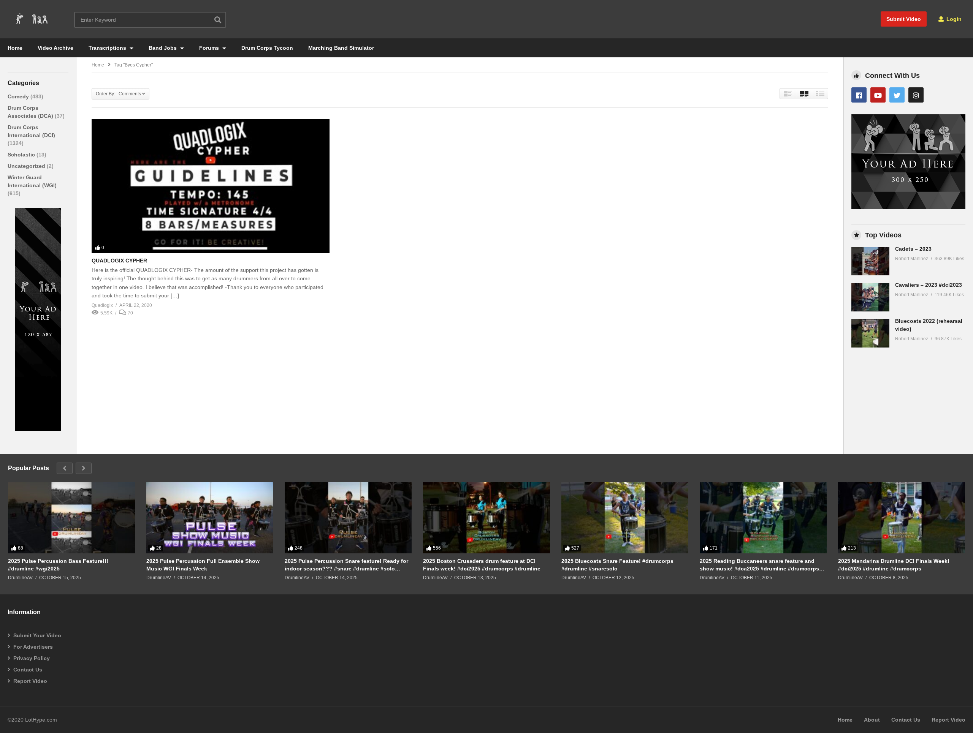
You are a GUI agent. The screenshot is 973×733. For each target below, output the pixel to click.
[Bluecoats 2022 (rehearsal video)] (870, 333)
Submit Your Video (37, 635)
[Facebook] (859, 95)
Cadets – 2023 (913, 249)
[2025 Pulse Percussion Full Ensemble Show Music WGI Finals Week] (209, 517)
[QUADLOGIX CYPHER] (211, 186)
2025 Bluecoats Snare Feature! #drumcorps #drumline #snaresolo (617, 565)
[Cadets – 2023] (870, 261)
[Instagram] (916, 95)
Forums (209, 48)
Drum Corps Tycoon (267, 48)
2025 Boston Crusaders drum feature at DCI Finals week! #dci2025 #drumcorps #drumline (481, 565)
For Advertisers (33, 647)
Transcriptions (108, 48)
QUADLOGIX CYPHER (119, 260)
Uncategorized (27, 166)
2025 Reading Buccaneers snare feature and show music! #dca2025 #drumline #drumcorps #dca (759, 565)
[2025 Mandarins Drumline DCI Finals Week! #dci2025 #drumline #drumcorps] (901, 517)
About (872, 720)
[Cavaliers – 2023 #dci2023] (870, 297)
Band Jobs (163, 48)
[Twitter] (897, 95)
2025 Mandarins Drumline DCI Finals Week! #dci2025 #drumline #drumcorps (893, 565)
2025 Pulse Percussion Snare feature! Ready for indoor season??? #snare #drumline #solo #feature (346, 565)
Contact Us (27, 670)
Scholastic (22, 155)
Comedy (19, 96)
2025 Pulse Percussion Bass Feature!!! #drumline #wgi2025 (58, 565)
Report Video (30, 681)
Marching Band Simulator (341, 48)
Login (953, 19)
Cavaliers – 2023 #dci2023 (928, 285)
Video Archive (55, 48)
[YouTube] (878, 95)
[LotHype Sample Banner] (38, 429)
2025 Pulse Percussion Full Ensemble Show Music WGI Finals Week (203, 565)
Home (15, 48)
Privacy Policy (31, 658)
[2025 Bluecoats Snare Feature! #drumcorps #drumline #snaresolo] (624, 517)
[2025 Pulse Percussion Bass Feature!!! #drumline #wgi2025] (71, 517)
